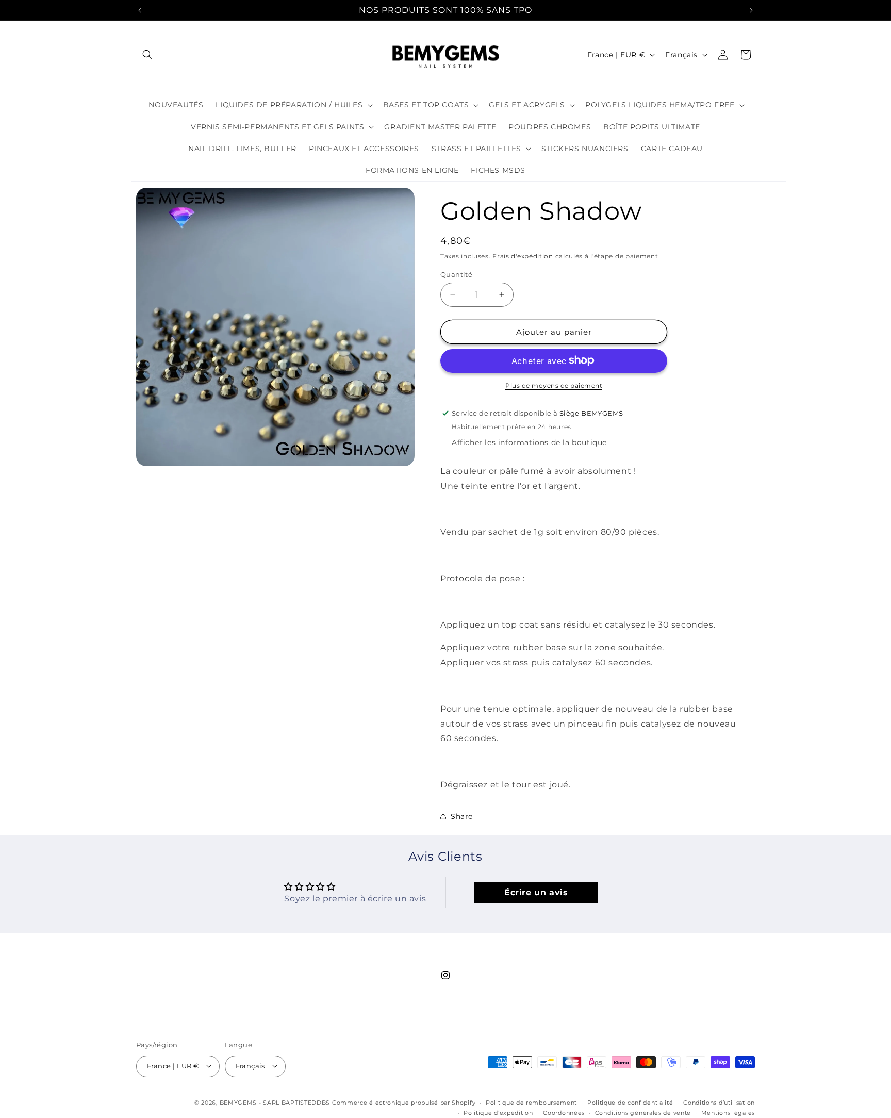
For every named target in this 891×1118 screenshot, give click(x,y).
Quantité (456, 274)
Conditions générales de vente (643, 1112)
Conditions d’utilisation (719, 1102)
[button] (147, 54)
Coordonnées (564, 1112)
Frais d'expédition (522, 256)
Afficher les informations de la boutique (529, 442)
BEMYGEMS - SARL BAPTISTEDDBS (275, 1102)
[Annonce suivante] (751, 10)
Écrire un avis (536, 893)
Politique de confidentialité (630, 1102)
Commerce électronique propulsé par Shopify (403, 1102)
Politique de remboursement (531, 1102)
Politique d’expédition (498, 1112)
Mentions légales (728, 1112)
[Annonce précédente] (139, 10)
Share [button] (462, 816)
